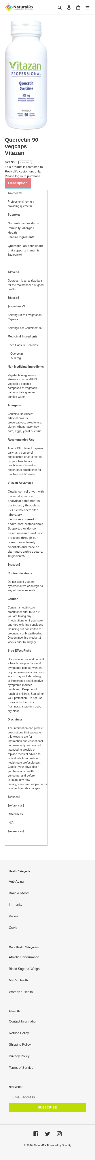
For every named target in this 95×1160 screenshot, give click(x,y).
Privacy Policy (19, 1056)
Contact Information (23, 1021)
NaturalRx (40, 1145)
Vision (13, 916)
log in (19, 176)
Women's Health (21, 992)
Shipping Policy (20, 1044)
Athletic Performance (24, 957)
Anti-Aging (16, 881)
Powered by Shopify (59, 1145)
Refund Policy (19, 1033)
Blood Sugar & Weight (24, 969)
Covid (13, 927)
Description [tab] (18, 183)
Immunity (15, 904)
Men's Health (18, 980)
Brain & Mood (18, 893)
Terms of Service (21, 1067)
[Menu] (87, 7)
